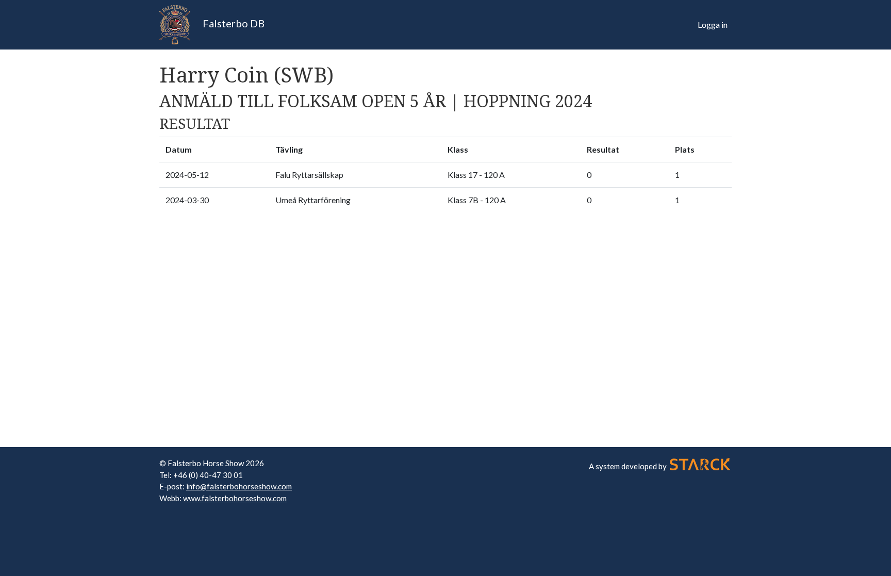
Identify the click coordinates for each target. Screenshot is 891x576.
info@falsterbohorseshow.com (239, 486)
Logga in (713, 24)
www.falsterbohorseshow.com (235, 498)
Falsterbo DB (233, 23)
